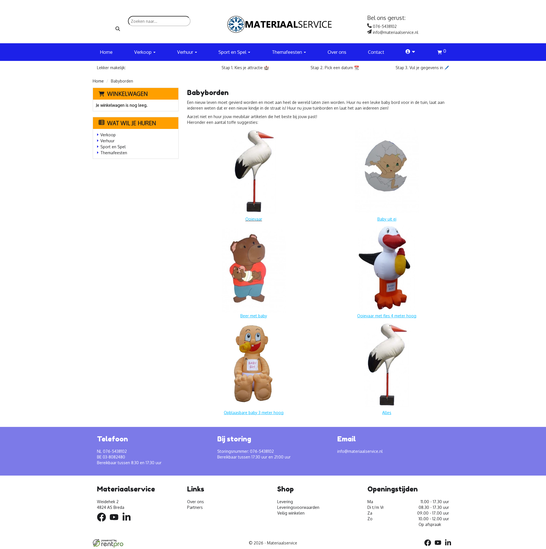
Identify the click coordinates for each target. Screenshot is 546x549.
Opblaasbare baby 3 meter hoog (254, 412)
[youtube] (115, 522)
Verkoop (108, 134)
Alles (386, 412)
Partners (195, 507)
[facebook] (103, 522)
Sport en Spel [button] (232, 52)
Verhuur (107, 140)
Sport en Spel (113, 146)
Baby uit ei (386, 219)
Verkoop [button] (143, 52)
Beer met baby (253, 315)
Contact (376, 52)
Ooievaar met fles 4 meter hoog (386, 315)
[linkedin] (128, 522)
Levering (285, 501)
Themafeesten (113, 152)
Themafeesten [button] (287, 52)
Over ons (337, 52)
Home (106, 52)
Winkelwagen (127, 93)
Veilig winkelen (291, 513)
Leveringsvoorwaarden (298, 507)
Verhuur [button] (185, 52)
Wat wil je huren (131, 123)
